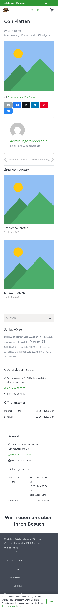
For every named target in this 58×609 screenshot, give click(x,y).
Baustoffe (9, 336)
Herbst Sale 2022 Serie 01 (29, 336)
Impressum (15, 577)
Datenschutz (14, 560)
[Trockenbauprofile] (29, 199)
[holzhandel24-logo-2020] (6, 10)
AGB (19, 569)
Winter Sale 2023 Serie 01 (32, 351)
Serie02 (9, 347)
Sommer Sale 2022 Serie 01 (24, 97)
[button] (46, 3)
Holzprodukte (22, 342)
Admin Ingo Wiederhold (21, 35)
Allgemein (48, 35)
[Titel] (29, 66)
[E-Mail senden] (8, 105)
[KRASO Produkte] (29, 264)
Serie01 (38, 341)
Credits (18, 585)
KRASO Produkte (15, 292)
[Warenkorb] (51, 10)
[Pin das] (44, 105)
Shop (19, 552)
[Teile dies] (17, 105)
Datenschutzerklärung (12, 606)
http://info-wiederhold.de (25, 146)
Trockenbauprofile (16, 228)
